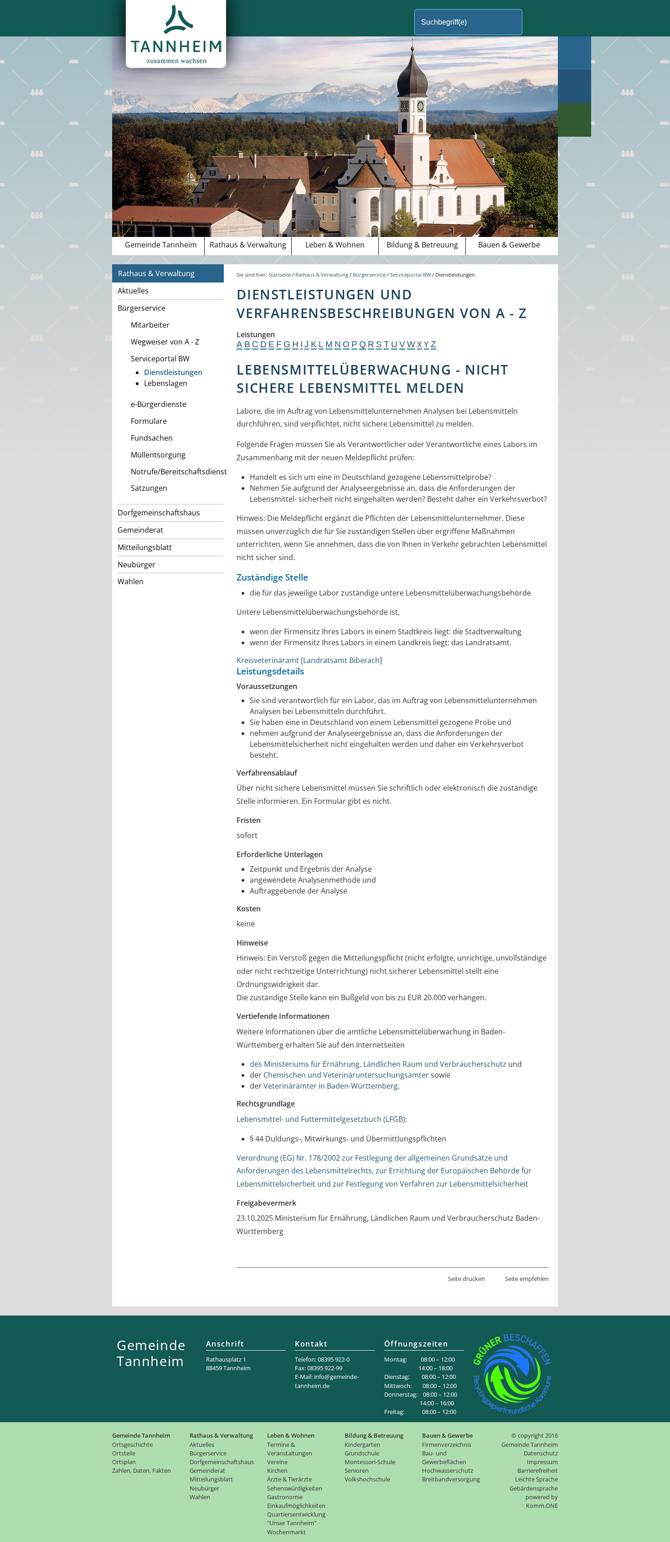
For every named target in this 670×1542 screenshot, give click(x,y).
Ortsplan (124, 1462)
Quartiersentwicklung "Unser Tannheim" (296, 1518)
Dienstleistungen (173, 372)
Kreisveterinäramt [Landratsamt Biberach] (309, 660)
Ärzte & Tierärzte (289, 1479)
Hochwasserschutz (447, 1470)
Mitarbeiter (150, 325)
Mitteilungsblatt (145, 547)
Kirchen (277, 1470)
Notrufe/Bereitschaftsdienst (177, 472)
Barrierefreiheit (537, 1470)
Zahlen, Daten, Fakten (141, 1470)
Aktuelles (133, 291)
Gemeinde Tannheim (161, 245)
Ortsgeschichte (132, 1444)
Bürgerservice (141, 308)
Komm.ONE (542, 1505)
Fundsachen (152, 438)
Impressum (542, 1462)
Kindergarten (362, 1444)
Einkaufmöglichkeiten (296, 1505)
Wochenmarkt (286, 1532)
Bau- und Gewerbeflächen (444, 1457)
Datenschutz (541, 1453)
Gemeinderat (140, 530)
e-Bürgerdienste (158, 404)
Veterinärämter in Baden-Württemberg (330, 1086)
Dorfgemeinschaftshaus (159, 513)
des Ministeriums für (286, 1064)
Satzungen (149, 488)
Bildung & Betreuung (422, 245)
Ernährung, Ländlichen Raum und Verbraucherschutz (414, 1064)
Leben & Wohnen (335, 245)
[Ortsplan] (574, 86)
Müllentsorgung (158, 455)
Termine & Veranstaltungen (289, 1448)
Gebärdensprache (534, 1488)
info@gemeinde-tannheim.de (327, 1380)
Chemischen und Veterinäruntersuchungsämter (346, 1075)
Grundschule (362, 1453)
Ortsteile (123, 1453)
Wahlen (131, 581)
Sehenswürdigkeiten (294, 1488)
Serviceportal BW (160, 359)
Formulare (149, 421)
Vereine (277, 1462)
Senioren (357, 1470)
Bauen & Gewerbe (509, 245)
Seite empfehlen (527, 1279)
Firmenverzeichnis (446, 1444)
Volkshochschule (367, 1479)
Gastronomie (285, 1497)
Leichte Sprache (536, 1479)
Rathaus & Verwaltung (248, 245)
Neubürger (136, 565)
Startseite (279, 274)
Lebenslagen (165, 383)
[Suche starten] (538, 22)
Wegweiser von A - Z (165, 342)
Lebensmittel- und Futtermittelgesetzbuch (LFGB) (321, 1119)
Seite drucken (466, 1279)
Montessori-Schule (370, 1462)
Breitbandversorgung (451, 1479)
